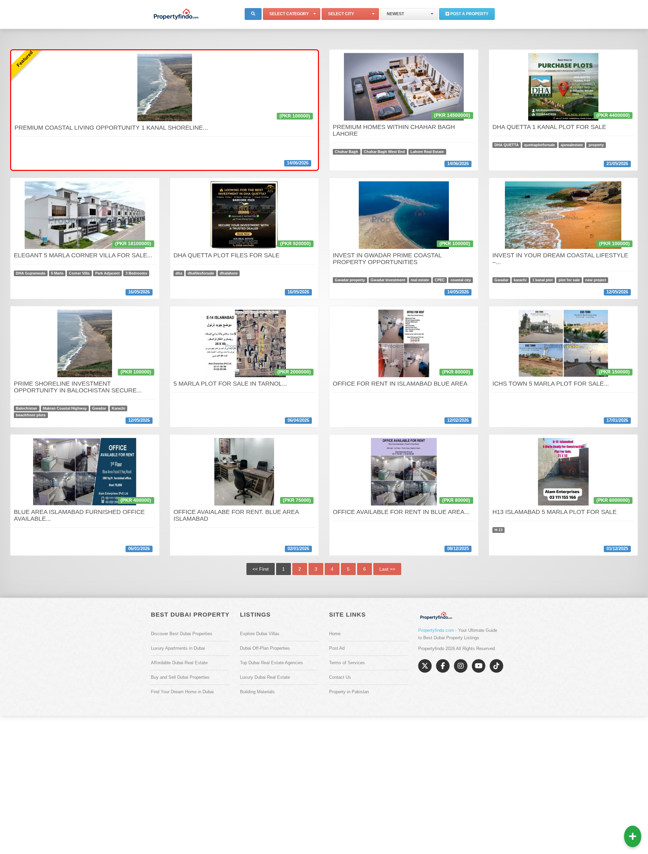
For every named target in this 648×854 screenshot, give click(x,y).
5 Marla (57, 273)
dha (179, 273)
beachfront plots (31, 415)
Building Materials (257, 691)
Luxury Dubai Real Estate (265, 677)
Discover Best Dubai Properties (181, 633)
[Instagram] (460, 666)
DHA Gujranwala (30, 273)
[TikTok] (496, 666)
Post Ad (337, 648)
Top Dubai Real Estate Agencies (271, 662)
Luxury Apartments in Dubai (178, 648)
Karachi (118, 408)
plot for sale (569, 280)
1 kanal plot (542, 280)
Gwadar (501, 280)
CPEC (440, 280)
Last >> (387, 569)
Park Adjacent (107, 273)
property (596, 145)
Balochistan (26, 408)
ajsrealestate (572, 145)
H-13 (498, 530)
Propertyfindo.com (436, 630)
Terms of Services (347, 662)
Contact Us (340, 677)
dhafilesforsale (201, 273)
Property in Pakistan (349, 691)
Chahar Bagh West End (384, 152)
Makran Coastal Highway (65, 408)
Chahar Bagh (346, 152)
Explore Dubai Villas (259, 633)
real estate (420, 280)
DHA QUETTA (506, 145)
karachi (520, 280)
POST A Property (468, 13)
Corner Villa (79, 273)
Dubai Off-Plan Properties (265, 648)
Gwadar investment (388, 280)
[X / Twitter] (425, 666)
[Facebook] (443, 666)
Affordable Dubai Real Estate (179, 662)
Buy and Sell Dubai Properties (180, 677)
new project (595, 280)
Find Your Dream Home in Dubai (182, 691)
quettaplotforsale (539, 145)
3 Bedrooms (136, 273)
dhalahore (229, 273)
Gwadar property (350, 280)
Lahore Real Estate (427, 152)
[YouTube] (478, 666)
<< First (260, 569)
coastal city (461, 280)
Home (335, 633)
